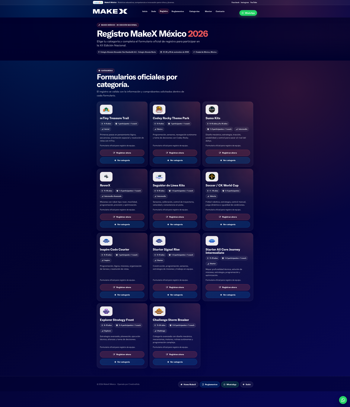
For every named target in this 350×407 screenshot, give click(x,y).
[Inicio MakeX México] (110, 11)
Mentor (208, 11)
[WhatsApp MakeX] (343, 400)
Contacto (220, 11)
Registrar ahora (123, 153)
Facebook (235, 2)
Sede (153, 11)
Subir (248, 384)
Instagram (245, 2)
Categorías (194, 11)
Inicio (145, 11)
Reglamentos (178, 11)
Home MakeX (190, 384)
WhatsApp (250, 13)
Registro (164, 11)
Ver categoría (123, 160)
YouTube (253, 2)
